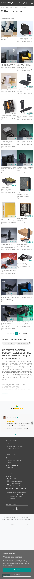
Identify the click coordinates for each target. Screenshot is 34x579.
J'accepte (17, 570)
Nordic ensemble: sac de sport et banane (24, 142)
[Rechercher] (19, 3)
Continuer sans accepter (9, 553)
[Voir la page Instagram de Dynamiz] (12, 508)
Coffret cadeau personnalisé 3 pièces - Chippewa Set (8, 189)
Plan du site (24, 517)
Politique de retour (13, 449)
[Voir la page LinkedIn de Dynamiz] (17, 508)
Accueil (2, 7)
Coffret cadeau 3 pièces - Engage (25, 90)
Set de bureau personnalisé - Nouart (24, 264)
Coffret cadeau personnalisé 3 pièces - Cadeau (24, 246)
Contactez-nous (11, 477)
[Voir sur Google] (4, 417)
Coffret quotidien (22, 296)
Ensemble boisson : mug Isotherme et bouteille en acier (8, 168)
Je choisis (17, 574)
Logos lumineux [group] (23, 343)
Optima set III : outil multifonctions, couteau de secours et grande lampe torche (8, 324)
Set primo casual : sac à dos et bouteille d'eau (24, 39)
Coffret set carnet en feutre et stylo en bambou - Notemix (23, 194)
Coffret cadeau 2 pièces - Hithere (25, 117)
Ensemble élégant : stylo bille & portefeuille (8, 271)
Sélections (8, 7)
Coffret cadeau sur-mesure (7, 38)
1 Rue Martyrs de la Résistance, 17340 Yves (16, 484)
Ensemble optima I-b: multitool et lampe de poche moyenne (7, 143)
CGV (17, 517)
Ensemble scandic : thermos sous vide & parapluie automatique (8, 246)
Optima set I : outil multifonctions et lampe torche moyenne (8, 297)
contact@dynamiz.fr (16, 481)
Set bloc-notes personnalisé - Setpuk (7, 220)
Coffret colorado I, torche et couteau (8, 116)
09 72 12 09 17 (14, 478)
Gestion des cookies (17, 522)
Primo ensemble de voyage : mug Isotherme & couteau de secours (24, 323)
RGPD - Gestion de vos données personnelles (16, 519)
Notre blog (10, 467)
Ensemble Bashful (6, 90)
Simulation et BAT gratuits (15, 446)
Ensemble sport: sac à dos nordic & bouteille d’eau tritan (25, 168)
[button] (29, 343)
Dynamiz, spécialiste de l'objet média (16, 461)
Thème (14, 7)
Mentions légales (9, 517)
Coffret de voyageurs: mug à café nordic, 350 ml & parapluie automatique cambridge (25, 66)
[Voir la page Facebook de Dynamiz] (7, 508)
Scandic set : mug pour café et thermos (8, 65)
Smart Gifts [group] (8, 343)
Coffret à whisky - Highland (22, 219)
